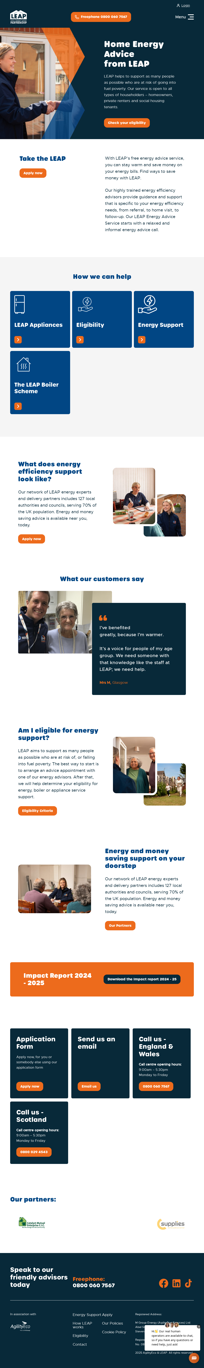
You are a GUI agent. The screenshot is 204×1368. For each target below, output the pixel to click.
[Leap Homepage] (18, 17)
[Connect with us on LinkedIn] (176, 1283)
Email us (89, 1086)
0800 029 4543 (34, 1152)
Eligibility (80, 1335)
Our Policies (112, 1323)
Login (185, 5)
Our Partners (120, 925)
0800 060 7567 (156, 1086)
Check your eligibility (127, 122)
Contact (80, 1344)
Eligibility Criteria (37, 810)
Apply (107, 1314)
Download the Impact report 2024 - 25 (142, 979)
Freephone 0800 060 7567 (103, 16)
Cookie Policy (114, 1332)
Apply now (33, 173)
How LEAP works (82, 1325)
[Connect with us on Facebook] (163, 1284)
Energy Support (87, 1314)
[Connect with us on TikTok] (189, 1284)
